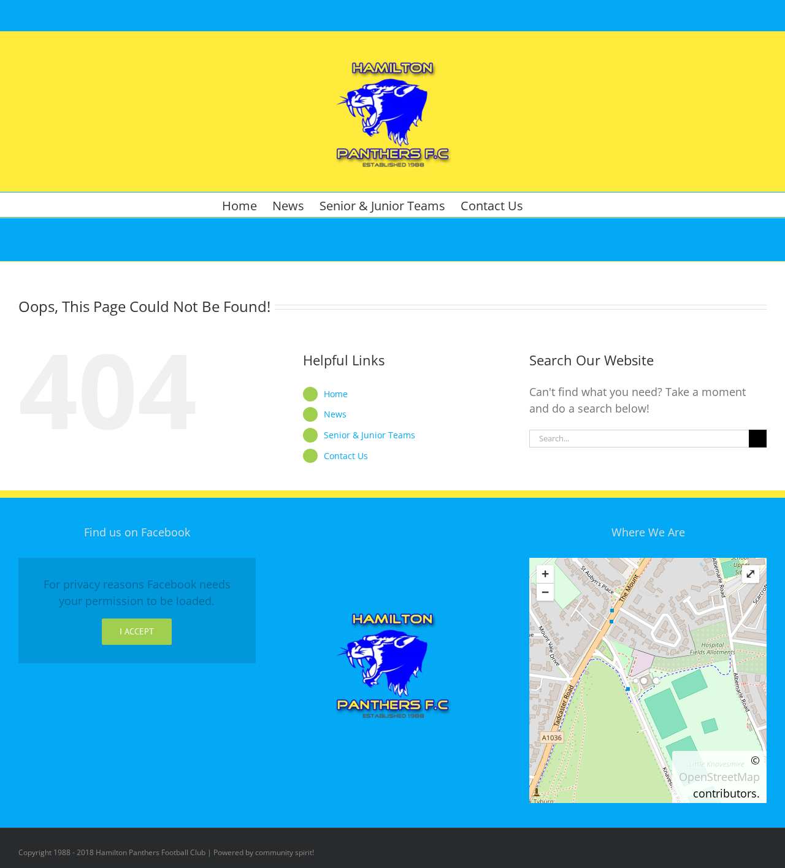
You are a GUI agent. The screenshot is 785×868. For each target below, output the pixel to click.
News (335, 414)
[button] (543, 204)
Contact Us (346, 456)
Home (336, 394)
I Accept (137, 631)
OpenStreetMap (719, 776)
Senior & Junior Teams (369, 435)
